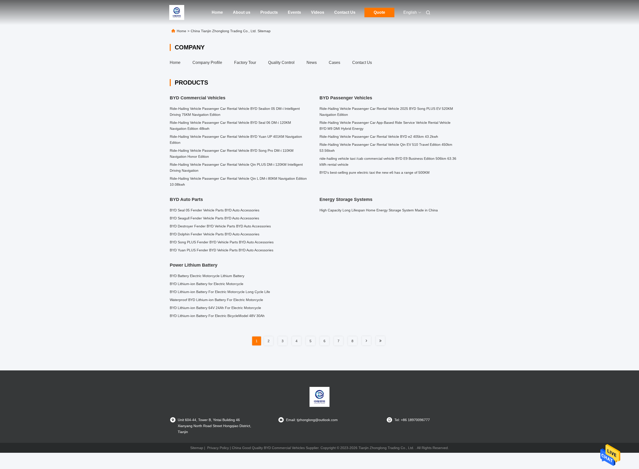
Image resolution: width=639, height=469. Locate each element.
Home (217, 12)
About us (241, 12)
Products (269, 12)
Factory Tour (245, 62)
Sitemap (196, 448)
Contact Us (344, 12)
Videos (317, 12)
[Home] (177, 12)
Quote (379, 12)
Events (294, 12)
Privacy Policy (218, 448)
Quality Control (281, 62)
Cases (334, 62)
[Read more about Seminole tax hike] (366, 340)
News (312, 62)
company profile (207, 62)
